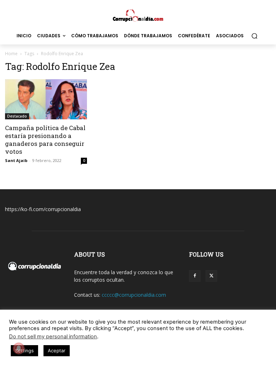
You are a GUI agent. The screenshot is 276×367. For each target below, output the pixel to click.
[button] (254, 36)
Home (11, 54)
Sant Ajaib (16, 160)
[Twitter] (211, 276)
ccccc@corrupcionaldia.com (134, 294)
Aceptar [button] (56, 350)
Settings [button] (24, 350)
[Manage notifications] (18, 348)
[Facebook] (195, 276)
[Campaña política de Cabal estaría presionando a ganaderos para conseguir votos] (46, 99)
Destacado (17, 116)
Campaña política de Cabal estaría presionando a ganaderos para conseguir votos (45, 140)
